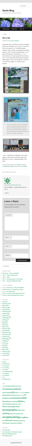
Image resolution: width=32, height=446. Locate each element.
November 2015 (6, 311)
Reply (4, 34)
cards (17, 386)
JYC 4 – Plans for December (10, 275)
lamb (4, 398)
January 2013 (6, 330)
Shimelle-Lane (11, 420)
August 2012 (5, 340)
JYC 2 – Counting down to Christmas (12, 279)
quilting (5, 413)
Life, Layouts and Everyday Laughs (12, 432)
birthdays (8, 386)
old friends (6, 404)
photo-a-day (17, 404)
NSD (24, 401)
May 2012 (4, 346)
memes (16, 401)
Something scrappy (17, 289)
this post (24, 54)
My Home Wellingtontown (9, 434)
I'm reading (5, 373)
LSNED (23, 397)
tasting (23, 420)
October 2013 (6, 315)
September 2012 (6, 338)
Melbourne (10, 401)
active (3, 386)
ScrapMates (23, 417)
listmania (16, 398)
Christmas (7, 389)
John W (4, 293)
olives (12, 404)
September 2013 (6, 317)
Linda (4, 295)
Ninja (20, 401)
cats (20, 386)
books (13, 386)
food (15, 392)
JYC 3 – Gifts (5, 277)
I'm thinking (5, 375)
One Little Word (10, 291)
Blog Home (14, 29)
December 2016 (6, 304)
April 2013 (5, 325)
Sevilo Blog (8, 10)
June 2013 (5, 321)
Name (8, 237)
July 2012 (5, 342)
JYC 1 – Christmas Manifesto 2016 (11, 281)
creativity (16, 388)
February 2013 (6, 328)
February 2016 (6, 307)
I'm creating (17, 164)
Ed (13, 392)
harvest (11, 395)
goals (27, 392)
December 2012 (6, 332)
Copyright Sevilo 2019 (16, 442)
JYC (24, 395)
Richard (20, 413)
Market (4, 401)
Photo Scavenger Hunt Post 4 (17, 293)
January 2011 (6, 355)
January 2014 (6, 313)
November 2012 (6, 334)
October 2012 (6, 336)
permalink (24, 166)
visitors (19, 423)
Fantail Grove (6, 364)
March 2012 (5, 349)
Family (4, 362)
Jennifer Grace (6, 289)
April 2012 (5, 347)
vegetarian (14, 423)
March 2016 (5, 305)
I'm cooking (5, 366)
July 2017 (5, 302)
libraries (9, 398)
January (21, 395)
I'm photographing (7, 371)
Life (3, 377)
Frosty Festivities (21, 392)
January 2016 (6, 309)
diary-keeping (7, 392)
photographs (9, 409)
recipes (16, 413)
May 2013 (4, 323)
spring (19, 420)
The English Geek (7, 436)
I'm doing (5, 369)
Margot (17, 40)
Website (8, 255)
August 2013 (5, 319)
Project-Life (21, 410)
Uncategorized (6, 379)
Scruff (4, 420)
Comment (9, 214)
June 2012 (5, 344)
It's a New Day (6, 430)
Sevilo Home (6, 29)
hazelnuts (17, 395)
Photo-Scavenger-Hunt (11, 406)
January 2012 (6, 353)
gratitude (5, 395)
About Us (22, 29)
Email (8, 246)
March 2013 (5, 326)
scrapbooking (5, 166)
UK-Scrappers (6, 423)
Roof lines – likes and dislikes (10, 273)
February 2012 (6, 351)
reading (11, 413)
